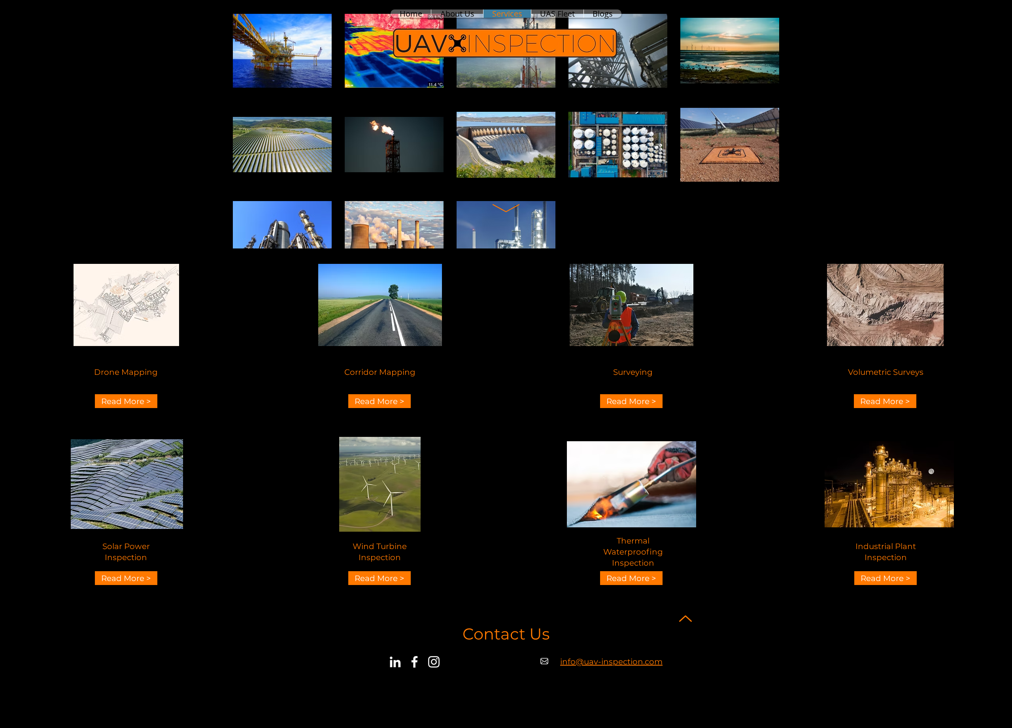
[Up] (685, 618)
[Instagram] (434, 662)
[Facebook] (414, 662)
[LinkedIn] (395, 662)
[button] (126, 401)
